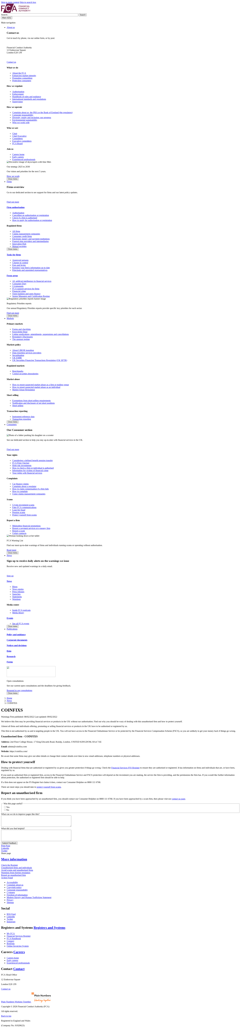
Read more (11, 550)
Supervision (17, 101)
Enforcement (18, 94)
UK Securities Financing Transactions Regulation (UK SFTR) (39, 360)
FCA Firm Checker (20, 463)
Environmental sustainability (24, 120)
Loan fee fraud (18, 510)
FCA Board (17, 143)
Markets (10, 318)
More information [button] (14, 859)
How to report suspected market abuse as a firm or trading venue (40, 384)
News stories (18, 589)
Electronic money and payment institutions (31, 239)
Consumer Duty (19, 283)
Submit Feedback (9, 843)
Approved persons (20, 260)
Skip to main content (10, 2)
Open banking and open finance (26, 294)
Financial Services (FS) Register (125, 768)
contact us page (178, 799)
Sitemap (10, 902)
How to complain (20, 491)
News (9, 555)
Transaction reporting (21, 419)
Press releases (18, 591)
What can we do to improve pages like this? (20, 814)
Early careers (18, 157)
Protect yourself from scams (24, 515)
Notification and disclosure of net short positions (33, 403)
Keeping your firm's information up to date (31, 267)
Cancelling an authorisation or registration (30, 215)
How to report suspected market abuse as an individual (36, 387)
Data (9, 651)
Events (10, 618)
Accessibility (12, 882)
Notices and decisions (17, 645)
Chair (14, 133)
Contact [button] (19, 969)
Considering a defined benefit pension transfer (32, 460)
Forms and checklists (21, 329)
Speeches (16, 594)
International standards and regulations (29, 99)
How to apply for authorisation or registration (32, 220)
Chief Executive (19, 136)
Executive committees (22, 141)
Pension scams (18, 512)
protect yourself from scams (49, 787)
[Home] (15, 12)
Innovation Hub (19, 244)
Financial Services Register (19, 936)
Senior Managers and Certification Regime (31, 296)
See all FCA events (20, 623)
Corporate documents (17, 640)
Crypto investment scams (23, 505)
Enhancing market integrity (24, 75)
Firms (9, 181)
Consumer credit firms (22, 236)
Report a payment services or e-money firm (31, 528)
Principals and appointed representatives (29, 270)
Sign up (10, 576)
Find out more (13, 202)
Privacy (10, 900)
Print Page (5, 846)
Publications (12, 629)
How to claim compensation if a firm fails (30, 489)
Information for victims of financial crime (30, 470)
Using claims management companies (28, 494)
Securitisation (18, 355)
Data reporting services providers (26, 353)
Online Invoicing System (18, 946)
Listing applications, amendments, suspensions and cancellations (40, 334)
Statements (17, 597)
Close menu (12, 179)
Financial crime (19, 291)
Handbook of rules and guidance (26, 96)
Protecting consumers (21, 80)
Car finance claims (20, 484)
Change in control (20, 262)
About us (11, 27)
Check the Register (9, 865)
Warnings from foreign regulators (15, 872)
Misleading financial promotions (26, 526)
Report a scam (18, 531)
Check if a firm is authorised (24, 218)
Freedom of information (17, 895)
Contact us (11, 62)
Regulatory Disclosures (22, 337)
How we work (13, 176)
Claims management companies (26, 234)
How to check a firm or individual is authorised (33, 468)
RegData (11, 943)
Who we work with (20, 122)
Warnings (16, 599)
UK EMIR (17, 358)
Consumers (12, 424)
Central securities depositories (25, 373)
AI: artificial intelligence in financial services (31, 281)
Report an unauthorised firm (13, 875)
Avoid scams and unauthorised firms (17, 870)
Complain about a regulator (24, 486)
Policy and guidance (16, 634)
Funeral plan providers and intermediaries (30, 241)
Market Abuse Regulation (23, 390)
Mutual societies (19, 246)
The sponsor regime (21, 339)
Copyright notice (14, 887)
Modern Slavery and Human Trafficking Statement (29, 897)
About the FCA (19, 73)
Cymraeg (11, 892)
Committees (17, 138)
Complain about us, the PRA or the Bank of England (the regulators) (42, 112)
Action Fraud (7, 877)
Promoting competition (22, 78)
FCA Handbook (14, 938)
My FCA (11, 933)
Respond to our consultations (19, 690)
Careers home (18, 154)
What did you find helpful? (13, 828)
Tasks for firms (14, 255)
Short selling (17, 405)
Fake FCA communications (24, 507)
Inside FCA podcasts (21, 610)
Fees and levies (19, 265)
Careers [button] (19, 952)
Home (9, 698)
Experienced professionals (23, 159)
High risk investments (21, 465)
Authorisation (18, 91)
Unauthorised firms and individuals (16, 867)
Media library (18, 613)
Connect (10, 941)
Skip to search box (28, 2)
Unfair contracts (19, 533)
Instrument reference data (23, 416)
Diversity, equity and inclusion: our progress (31, 117)
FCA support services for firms (25, 289)
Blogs (14, 586)
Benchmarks (17, 371)
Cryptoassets (17, 286)
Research (11, 656)
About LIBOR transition (23, 350)
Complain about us (15, 885)
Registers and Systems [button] (49, 927)
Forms (10, 662)
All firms (16, 231)
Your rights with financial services (27, 473)
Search (4, 15)
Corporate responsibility (22, 115)
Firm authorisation (16, 207)
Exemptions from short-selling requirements (31, 400)
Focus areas (12, 275)
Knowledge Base (19, 332)
